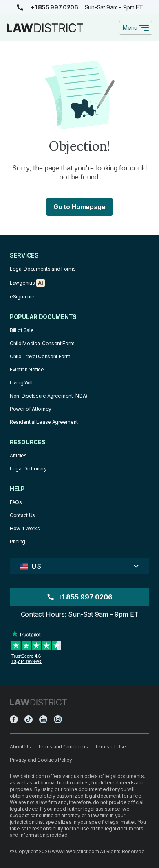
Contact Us (22, 515)
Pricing (17, 541)
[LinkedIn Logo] (43, 719)
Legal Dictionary (28, 469)
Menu (130, 27)
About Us (20, 747)
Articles (18, 455)
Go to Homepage (79, 207)
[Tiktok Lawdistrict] (28, 719)
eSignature (22, 297)
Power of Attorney (30, 409)
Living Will (21, 383)
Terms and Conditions (63, 747)
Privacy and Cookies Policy (41, 760)
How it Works (25, 528)
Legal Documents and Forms (43, 269)
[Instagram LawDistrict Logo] (58, 719)
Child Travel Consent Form (40, 356)
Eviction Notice (27, 369)
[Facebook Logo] (14, 719)
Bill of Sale (21, 330)
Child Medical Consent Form (42, 343)
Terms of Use (110, 747)
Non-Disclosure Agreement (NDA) (48, 396)
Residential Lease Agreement (44, 422)
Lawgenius (22, 283)
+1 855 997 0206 (54, 7)
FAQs (16, 502)
